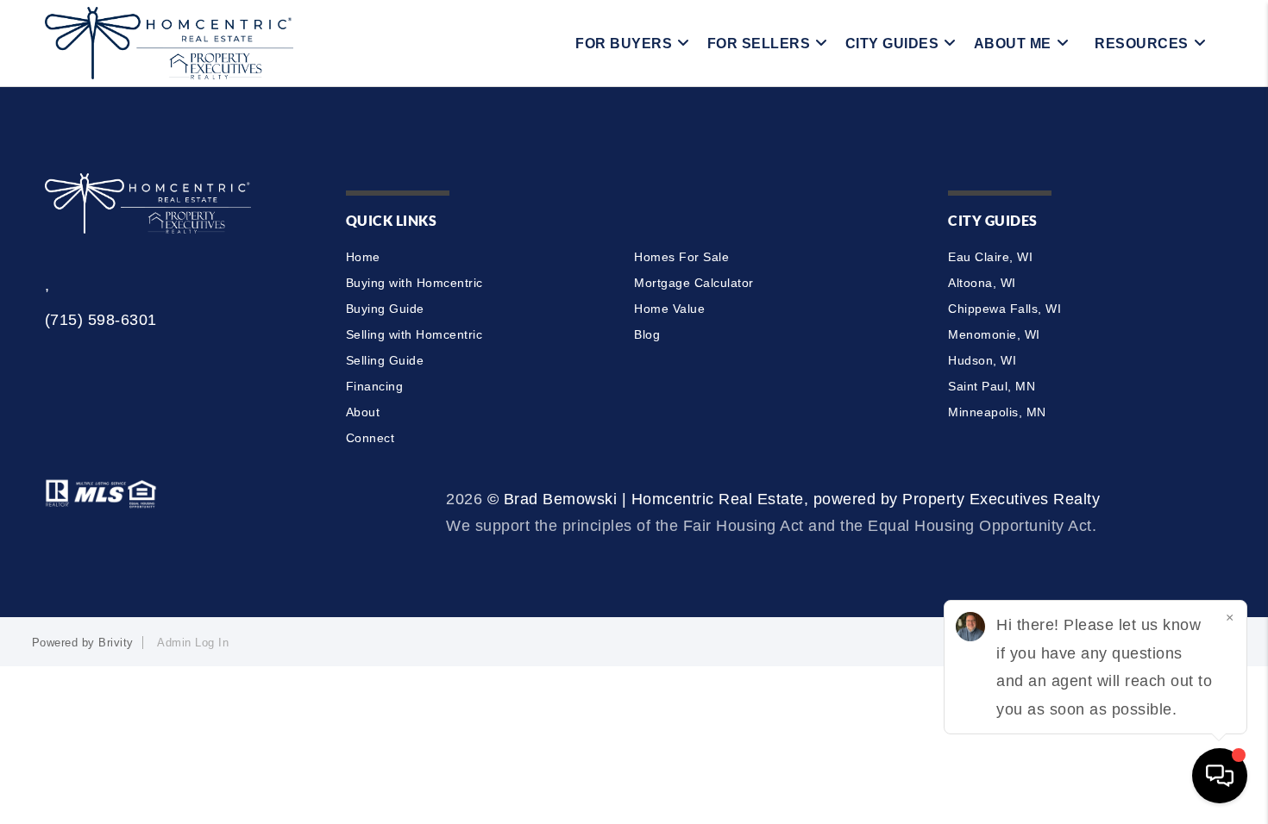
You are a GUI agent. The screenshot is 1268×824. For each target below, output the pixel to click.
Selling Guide (385, 360)
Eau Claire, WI (990, 257)
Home (363, 257)
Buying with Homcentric (414, 283)
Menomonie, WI (994, 334)
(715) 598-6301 (101, 319)
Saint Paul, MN (991, 386)
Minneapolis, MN (997, 412)
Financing (375, 386)
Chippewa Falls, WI (1004, 308)
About (363, 412)
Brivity (116, 642)
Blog (647, 334)
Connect (370, 438)
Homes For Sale (681, 257)
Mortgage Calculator (694, 283)
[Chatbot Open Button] (1219, 775)
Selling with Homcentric (414, 334)
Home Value (669, 308)
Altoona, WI (982, 283)
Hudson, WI (982, 360)
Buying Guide (385, 308)
